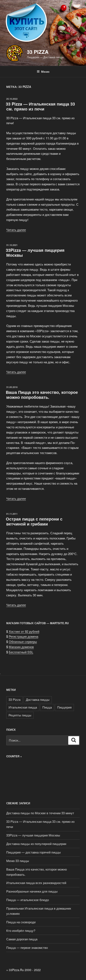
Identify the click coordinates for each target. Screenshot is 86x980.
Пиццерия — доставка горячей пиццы (33, 852)
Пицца (47, 707)
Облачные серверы (23, 641)
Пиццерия (64, 707)
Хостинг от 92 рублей (24, 631)
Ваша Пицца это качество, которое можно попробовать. (42, 394)
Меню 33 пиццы (17, 860)
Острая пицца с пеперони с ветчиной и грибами (34, 521)
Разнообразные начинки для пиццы (32, 891)
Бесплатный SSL (21, 652)
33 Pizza (37, 51)
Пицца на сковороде (21, 922)
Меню (45, 71)
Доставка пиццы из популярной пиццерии (36, 843)
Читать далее (16, 229)
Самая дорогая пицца (21, 939)
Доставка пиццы (37, 699)
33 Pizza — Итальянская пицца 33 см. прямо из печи (40, 106)
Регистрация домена (23, 636)
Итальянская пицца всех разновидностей (36, 883)
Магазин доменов (21, 647)
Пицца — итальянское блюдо (27, 900)
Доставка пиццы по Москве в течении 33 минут (40, 813)
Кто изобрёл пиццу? (20, 930)
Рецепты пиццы (20, 715)
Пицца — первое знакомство (27, 947)
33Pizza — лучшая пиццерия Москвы (35, 252)
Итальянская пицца (23, 707)
